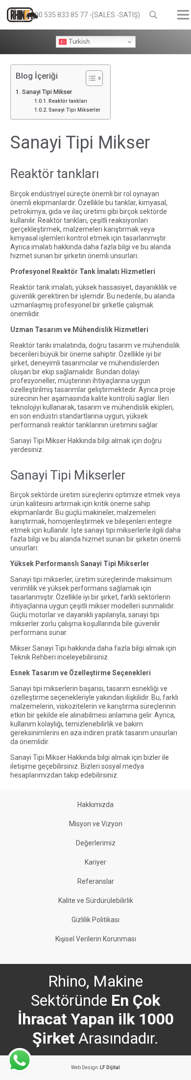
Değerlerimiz (96, 843)
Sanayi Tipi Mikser (47, 91)
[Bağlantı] (22, 14)
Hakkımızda (95, 805)
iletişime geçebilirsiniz (44, 766)
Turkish (78, 41)
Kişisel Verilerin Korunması (95, 939)
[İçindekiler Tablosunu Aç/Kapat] (89, 78)
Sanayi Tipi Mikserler (74, 110)
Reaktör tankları (67, 101)
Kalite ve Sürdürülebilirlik (95, 900)
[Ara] (153, 15)
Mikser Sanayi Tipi (38, 648)
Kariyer (95, 862)
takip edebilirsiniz (90, 775)
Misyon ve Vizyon (95, 824)
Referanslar (95, 881)
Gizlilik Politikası (95, 920)
